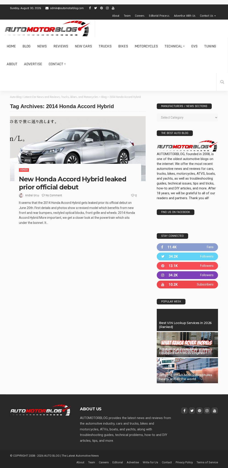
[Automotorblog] (47, 28)
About (115, 16)
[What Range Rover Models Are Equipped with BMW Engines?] (187, 344)
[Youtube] (187, 284)
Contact (56, 64)
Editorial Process (159, 16)
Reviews (60, 46)
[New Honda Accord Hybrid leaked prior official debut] (78, 148)
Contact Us (206, 16)
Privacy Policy (184, 462)
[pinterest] (187, 266)
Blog (26, 46)
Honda (24, 170)
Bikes (123, 46)
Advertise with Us (185, 16)
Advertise (33, 64)
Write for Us (150, 462)
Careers (140, 16)
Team (127, 16)
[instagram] (187, 275)
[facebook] (187, 247)
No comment (54, 195)
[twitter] (187, 256)
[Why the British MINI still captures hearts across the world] (187, 370)
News (42, 46)
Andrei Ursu (32, 195)
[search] (222, 82)
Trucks (105, 46)
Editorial (117, 462)
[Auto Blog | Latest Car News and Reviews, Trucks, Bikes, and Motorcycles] (40, 410)
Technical (173, 46)
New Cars (83, 46)
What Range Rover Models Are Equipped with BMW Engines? (183, 351)
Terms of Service (207, 462)
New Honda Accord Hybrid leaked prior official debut (72, 183)
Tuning (210, 46)
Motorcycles (146, 46)
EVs (194, 46)
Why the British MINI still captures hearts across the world (185, 377)
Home (11, 46)
